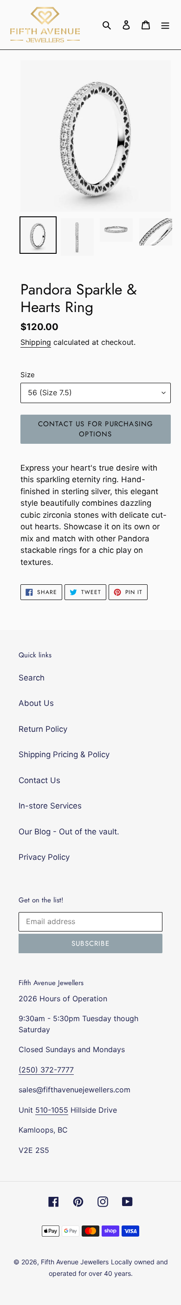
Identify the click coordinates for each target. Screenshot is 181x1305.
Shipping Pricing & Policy (64, 754)
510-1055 (51, 1110)
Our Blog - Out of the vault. (69, 831)
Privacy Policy (44, 857)
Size (27, 374)
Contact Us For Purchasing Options (96, 429)
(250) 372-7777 (46, 1069)
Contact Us (39, 780)
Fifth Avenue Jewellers (75, 1262)
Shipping (35, 342)
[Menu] (165, 25)
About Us (36, 703)
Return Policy (43, 729)
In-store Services (50, 805)
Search (32, 677)
